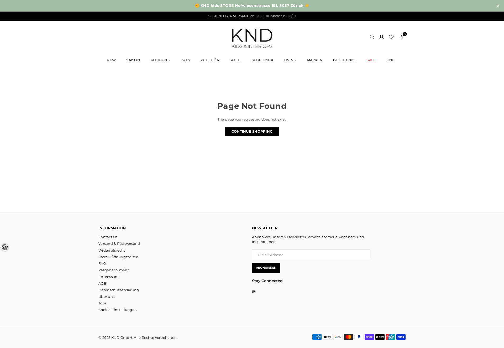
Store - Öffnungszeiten (118, 257)
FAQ (102, 263)
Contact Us (108, 237)
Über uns (106, 296)
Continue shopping (252, 131)
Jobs (102, 303)
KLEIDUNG (160, 60)
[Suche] (372, 36)
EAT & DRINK (261, 60)
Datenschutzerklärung (118, 290)
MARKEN (315, 60)
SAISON (133, 60)
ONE (390, 60)
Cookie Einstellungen (117, 310)
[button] (401, 36)
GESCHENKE (344, 60)
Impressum (108, 276)
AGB (102, 283)
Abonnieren (266, 267)
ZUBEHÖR (210, 60)
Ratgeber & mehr (113, 270)
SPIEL (235, 60)
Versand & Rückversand (119, 243)
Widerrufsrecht (111, 250)
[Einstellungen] (381, 36)
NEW (111, 60)
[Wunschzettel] (391, 36)
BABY (185, 60)
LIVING (290, 60)
